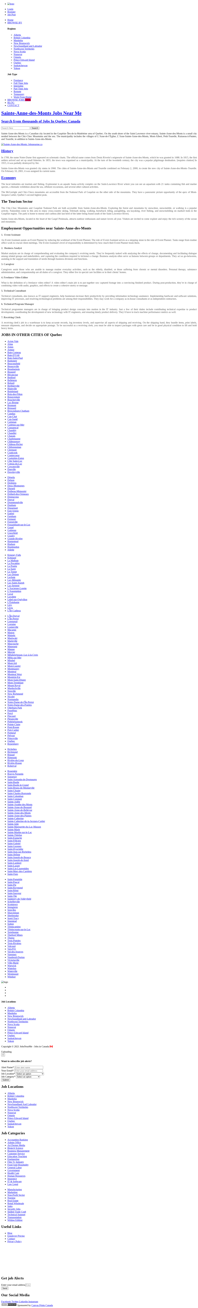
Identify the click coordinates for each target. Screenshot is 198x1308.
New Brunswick (22, 43)
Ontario (17, 57)
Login (10, 9)
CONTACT (13, 105)
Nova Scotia (20, 51)
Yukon (17, 68)
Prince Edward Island (24, 60)
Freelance (18, 80)
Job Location (8, 1073)
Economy (8, 178)
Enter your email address (13, 1285)
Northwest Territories (24, 48)
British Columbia (22, 37)
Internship (18, 86)
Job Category (8, 1076)
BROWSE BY (14, 22)
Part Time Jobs (21, 88)
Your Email (7, 1070)
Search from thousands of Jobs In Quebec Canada (40, 121)
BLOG (10, 102)
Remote (17, 91)
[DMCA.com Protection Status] (9, 1305)
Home (10, 20)
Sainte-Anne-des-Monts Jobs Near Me (41, 113)
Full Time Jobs (21, 83)
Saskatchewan (21, 65)
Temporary (19, 94)
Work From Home (23, 97)
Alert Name (7, 1067)
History (7, 151)
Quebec (17, 62)
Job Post (11, 14)
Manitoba (18, 40)
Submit (5, 1080)
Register (11, 12)
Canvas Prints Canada (42, 1305)
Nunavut (18, 54)
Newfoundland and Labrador (28, 46)
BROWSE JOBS (19, 99)
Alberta (17, 35)
